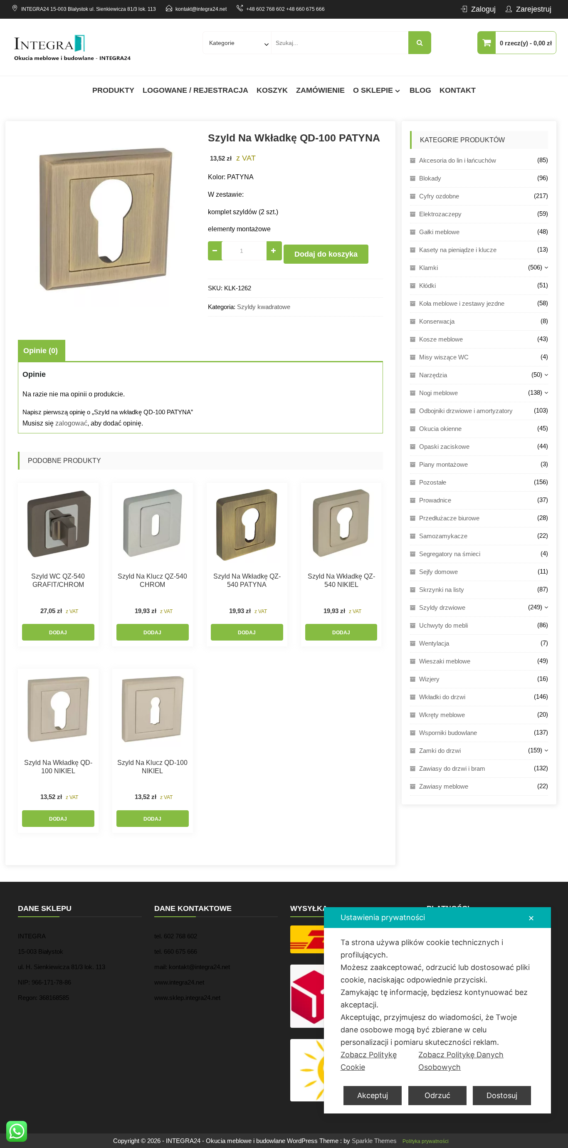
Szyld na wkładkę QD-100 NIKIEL (58, 766)
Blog (420, 90)
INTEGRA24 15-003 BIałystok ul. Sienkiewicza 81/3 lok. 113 (88, 9)
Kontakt (458, 90)
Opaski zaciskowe (444, 446)
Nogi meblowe (438, 392)
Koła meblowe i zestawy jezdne (461, 303)
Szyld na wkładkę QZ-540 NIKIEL (341, 580)
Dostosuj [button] (502, 1095)
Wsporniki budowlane (448, 732)
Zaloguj (483, 9)
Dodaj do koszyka (326, 254)
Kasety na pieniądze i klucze (457, 249)
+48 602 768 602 (265, 9)
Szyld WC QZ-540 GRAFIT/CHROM (58, 580)
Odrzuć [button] (437, 1095)
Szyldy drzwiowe (442, 607)
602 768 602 (180, 936)
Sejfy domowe (438, 571)
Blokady (430, 178)
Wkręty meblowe (442, 714)
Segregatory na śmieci (449, 553)
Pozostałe (432, 482)
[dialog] (437, 1010)
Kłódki (427, 285)
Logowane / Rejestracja (195, 90)
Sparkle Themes (374, 1140)
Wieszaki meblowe (444, 661)
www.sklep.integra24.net (187, 997)
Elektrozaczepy (440, 214)
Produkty (113, 90)
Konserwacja (436, 321)
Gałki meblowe (439, 231)
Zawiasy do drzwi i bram (452, 768)
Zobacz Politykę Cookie (369, 1060)
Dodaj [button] (58, 633)
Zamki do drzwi (440, 750)
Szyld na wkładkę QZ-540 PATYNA (247, 580)
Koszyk (272, 90)
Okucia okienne (440, 428)
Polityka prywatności (426, 1141)
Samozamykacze (443, 535)
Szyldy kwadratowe (263, 306)
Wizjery (429, 679)
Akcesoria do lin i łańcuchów (457, 160)
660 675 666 (180, 951)
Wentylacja (434, 643)
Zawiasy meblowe (443, 786)
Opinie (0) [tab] (40, 350)
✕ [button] (531, 918)
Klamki (428, 267)
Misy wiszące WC (444, 357)
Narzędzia (433, 375)
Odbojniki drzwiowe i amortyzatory (466, 410)
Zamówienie (320, 90)
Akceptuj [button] (372, 1095)
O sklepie (373, 90)
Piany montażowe (443, 464)
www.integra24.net (179, 982)
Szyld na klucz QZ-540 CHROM (152, 580)
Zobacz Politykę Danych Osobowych (461, 1060)
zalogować (71, 423)
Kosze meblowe (441, 339)
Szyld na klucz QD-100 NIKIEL (152, 766)
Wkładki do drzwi (442, 696)
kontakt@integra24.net (201, 9)
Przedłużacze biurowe (449, 518)
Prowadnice (435, 500)
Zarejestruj (533, 9)
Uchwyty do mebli (443, 625)
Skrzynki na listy (441, 589)
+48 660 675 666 (305, 9)
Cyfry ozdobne (439, 196)
